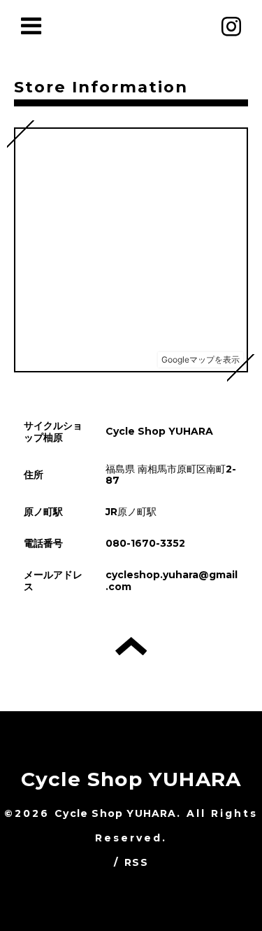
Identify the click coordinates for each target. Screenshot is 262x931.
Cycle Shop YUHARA (131, 779)
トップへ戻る (131, 646)
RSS (136, 862)
